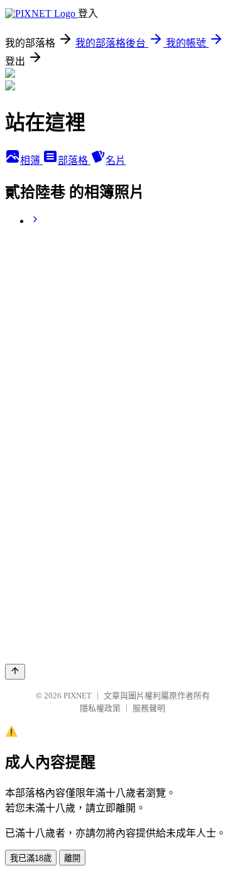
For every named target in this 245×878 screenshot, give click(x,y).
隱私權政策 (100, 708)
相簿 (31, 160)
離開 (72, 858)
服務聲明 (149, 708)
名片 (116, 160)
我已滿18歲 (31, 858)
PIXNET (77, 695)
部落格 (74, 160)
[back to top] (15, 672)
